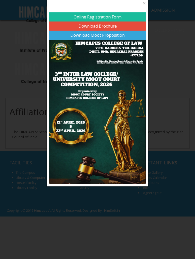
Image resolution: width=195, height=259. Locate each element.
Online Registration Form (98, 17)
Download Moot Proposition (97, 35)
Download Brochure (97, 26)
